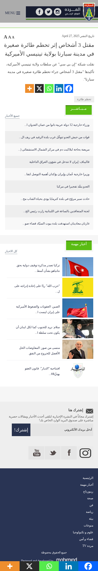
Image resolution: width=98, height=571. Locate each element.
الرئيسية (88, 478)
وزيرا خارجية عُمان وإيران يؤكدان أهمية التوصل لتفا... (56, 174)
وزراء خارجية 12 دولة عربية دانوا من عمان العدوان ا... (56, 125)
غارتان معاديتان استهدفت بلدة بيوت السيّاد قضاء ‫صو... (56, 223)
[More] (29, 88)
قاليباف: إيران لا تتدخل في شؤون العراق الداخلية (59, 162)
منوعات (88, 525)
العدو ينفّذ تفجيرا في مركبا (73, 186)
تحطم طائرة (84, 99)
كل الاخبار (11, 251)
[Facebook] (68, 88)
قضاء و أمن (86, 539)
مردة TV (87, 546)
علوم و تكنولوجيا (83, 532)
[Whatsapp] (49, 88)
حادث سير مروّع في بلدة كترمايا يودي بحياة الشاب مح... (55, 199)
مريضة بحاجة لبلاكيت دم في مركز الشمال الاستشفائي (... (53, 149)
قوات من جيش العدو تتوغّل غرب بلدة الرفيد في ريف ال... (54, 137)
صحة (90, 498)
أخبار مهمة (86, 484)
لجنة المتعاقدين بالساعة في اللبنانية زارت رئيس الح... (56, 211)
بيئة (91, 518)
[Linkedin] (59, 88)
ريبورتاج (88, 491)
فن (91, 505)
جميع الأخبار (12, 116)
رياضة (89, 512)
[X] (39, 88)
